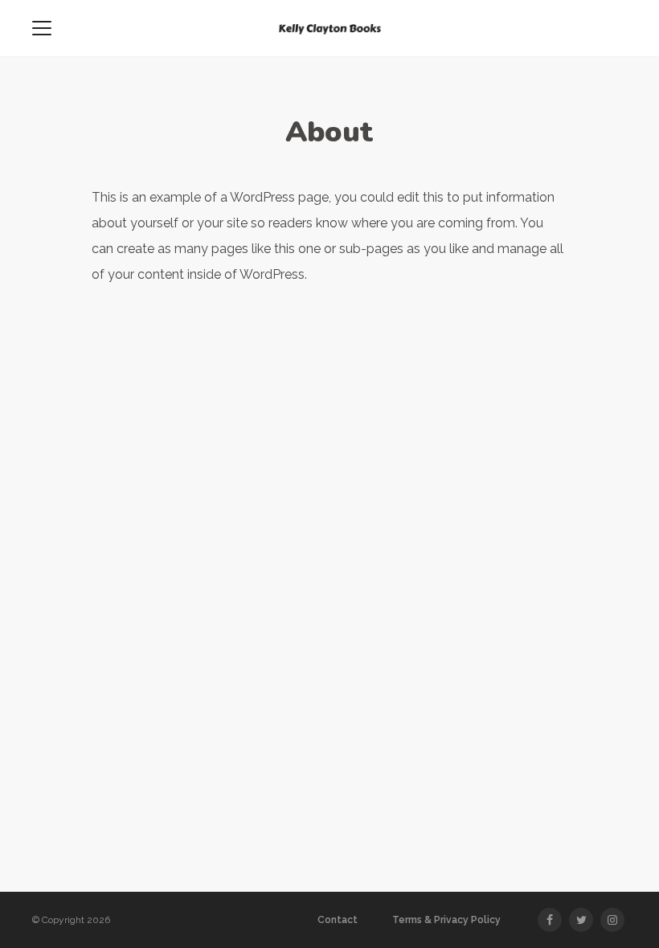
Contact (337, 920)
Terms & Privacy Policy (446, 920)
